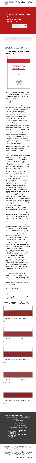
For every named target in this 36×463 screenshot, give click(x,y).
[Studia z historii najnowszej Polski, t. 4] (18, 72)
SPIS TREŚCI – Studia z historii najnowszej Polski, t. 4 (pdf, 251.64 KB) (19, 292)
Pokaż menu (17, 38)
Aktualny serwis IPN (19, 25)
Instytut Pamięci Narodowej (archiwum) (22, 2)
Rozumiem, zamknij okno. (24, 457)
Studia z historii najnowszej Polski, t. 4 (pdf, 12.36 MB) (19, 297)
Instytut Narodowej (22, 433)
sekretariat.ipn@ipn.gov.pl (20, 427)
